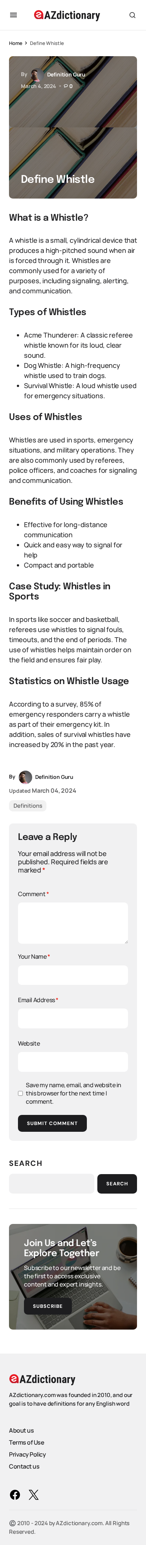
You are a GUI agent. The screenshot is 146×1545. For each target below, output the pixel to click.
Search (26, 1163)
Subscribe (48, 1306)
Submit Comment (52, 1123)
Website (29, 1043)
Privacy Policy (27, 1454)
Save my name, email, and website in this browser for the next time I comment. (73, 1093)
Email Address (38, 1000)
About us (21, 1430)
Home (15, 43)
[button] (13, 14)
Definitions (27, 806)
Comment (33, 894)
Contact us (24, 1466)
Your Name (34, 956)
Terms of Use (26, 1442)
